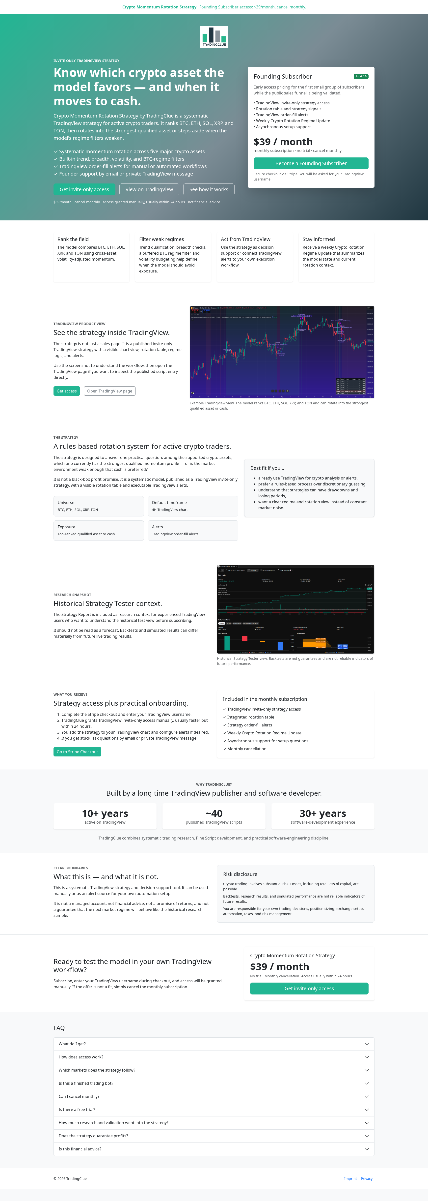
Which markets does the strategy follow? (97, 1070)
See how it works (208, 189)
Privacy (367, 1178)
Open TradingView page (109, 391)
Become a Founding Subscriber (311, 163)
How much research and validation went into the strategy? (113, 1122)
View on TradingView (149, 189)
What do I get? (72, 1044)
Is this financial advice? (80, 1149)
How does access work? (81, 1057)
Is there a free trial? (77, 1109)
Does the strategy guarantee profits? (93, 1136)
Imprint (350, 1178)
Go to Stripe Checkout (77, 751)
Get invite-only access (84, 189)
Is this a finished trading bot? (86, 1083)
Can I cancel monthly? (79, 1096)
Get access (67, 391)
